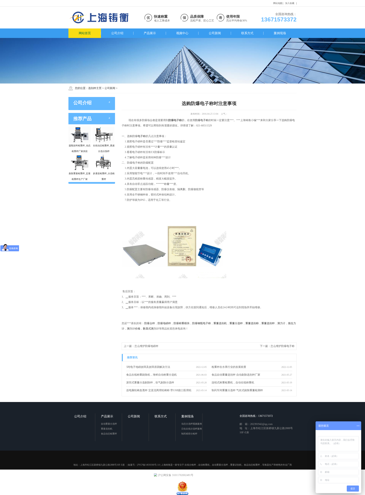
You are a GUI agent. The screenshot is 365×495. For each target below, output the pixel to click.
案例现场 (280, 33)
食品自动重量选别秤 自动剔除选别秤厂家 (236, 374)
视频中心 (182, 33)
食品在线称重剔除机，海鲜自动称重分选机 (151, 374)
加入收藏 (289, 3)
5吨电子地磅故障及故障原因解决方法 (148, 367)
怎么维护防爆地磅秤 (146, 346)
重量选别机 (220, 323)
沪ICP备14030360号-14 (148, 464)
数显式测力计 (151, 328)
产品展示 (150, 33)
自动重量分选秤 (109, 423)
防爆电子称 (201, 120)
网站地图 (277, 3)
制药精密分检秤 (189, 433)
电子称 (142, 136)
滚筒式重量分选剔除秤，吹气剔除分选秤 (150, 382)
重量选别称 (252, 323)
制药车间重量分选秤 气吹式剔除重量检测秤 (237, 390)
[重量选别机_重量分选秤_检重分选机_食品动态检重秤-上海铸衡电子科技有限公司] (99, 17)
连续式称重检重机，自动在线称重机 (233, 382)
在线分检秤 (190, 464)
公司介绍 (117, 33)
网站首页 (85, 33)
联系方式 (247, 33)
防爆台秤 (149, 323)
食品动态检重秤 (109, 433)
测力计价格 (133, 328)
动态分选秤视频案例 (191, 423)
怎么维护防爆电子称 (282, 346)
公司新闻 (215, 33)
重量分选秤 (236, 323)
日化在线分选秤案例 (191, 428)
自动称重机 (204, 464)
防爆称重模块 (182, 323)
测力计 (281, 323)
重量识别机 (236, 464)
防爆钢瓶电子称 (201, 323)
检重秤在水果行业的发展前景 (229, 367)
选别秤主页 (95, 88)
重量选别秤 (268, 323)
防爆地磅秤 (164, 323)
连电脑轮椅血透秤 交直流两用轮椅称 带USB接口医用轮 (158, 390)
